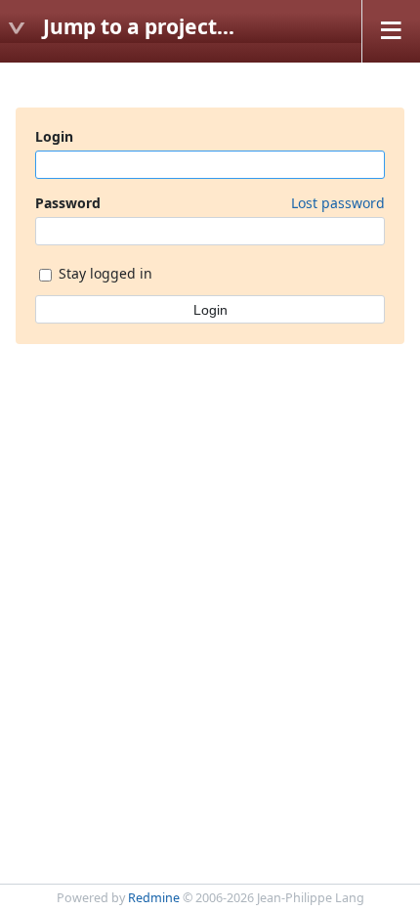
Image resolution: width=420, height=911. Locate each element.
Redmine (154, 897)
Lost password (338, 203)
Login (54, 136)
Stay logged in (103, 273)
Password (210, 203)
